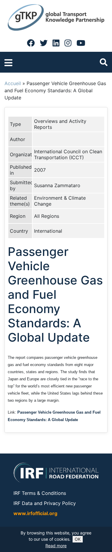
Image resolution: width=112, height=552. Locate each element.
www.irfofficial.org (35, 513)
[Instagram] (68, 43)
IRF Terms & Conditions (39, 493)
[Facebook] (31, 43)
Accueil (12, 83)
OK (78, 539)
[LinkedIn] (56, 43)
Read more (56, 545)
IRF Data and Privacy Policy (44, 503)
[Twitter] (43, 43)
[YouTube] (80, 43)
